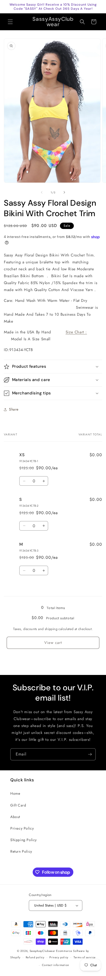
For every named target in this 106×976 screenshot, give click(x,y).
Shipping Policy (23, 839)
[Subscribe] (89, 754)
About (15, 816)
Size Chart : (76, 332)
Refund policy (35, 957)
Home (15, 793)
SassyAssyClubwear (42, 951)
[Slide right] (64, 192)
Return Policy (21, 851)
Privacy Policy (22, 828)
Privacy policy (58, 957)
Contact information (55, 965)
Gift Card (18, 805)
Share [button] (14, 409)
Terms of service (85, 957)
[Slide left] (41, 192)
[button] (10, 21)
